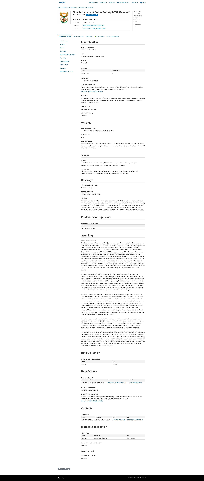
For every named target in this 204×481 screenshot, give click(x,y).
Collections (103, 2)
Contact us (135, 2)
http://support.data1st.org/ (135, 420)
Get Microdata (93, 15)
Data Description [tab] (78, 36)
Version (62, 44)
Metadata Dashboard (123, 2)
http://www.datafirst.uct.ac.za (116, 382)
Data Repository (93, 2)
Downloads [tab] (89, 36)
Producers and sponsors (67, 54)
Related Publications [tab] (113, 36)
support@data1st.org (136, 382)
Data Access (64, 65)
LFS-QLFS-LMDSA (71, 7)
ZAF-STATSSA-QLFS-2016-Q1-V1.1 (85, 7)
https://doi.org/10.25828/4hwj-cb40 (92, 91)
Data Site (64, 7)
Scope (62, 48)
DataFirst (62, 2)
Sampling (63, 58)
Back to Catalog (64, 469)
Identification (64, 41)
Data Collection (64, 61)
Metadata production (66, 71)
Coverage (63, 51)
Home (59, 7)
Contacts (63, 68)
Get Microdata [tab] (100, 36)
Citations (112, 2)
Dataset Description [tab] (65, 36)
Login (144, 2)
